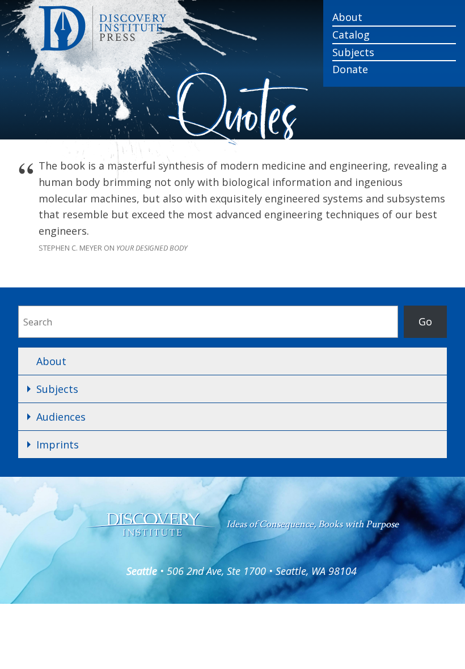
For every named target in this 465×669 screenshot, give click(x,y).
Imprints (57, 444)
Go (425, 321)
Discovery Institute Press (174, 29)
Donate (350, 69)
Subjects (353, 52)
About (347, 17)
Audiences (61, 417)
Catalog (351, 34)
